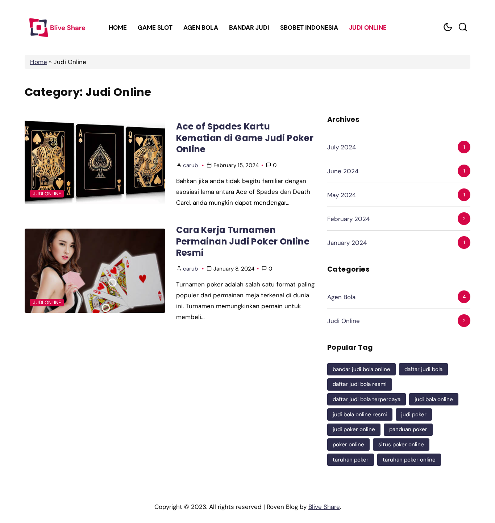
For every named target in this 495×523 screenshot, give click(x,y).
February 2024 (348, 219)
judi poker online (354, 429)
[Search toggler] (462, 27)
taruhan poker (351, 459)
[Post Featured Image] (95, 162)
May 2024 (341, 195)
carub (190, 165)
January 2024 (347, 243)
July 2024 (341, 147)
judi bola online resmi (360, 414)
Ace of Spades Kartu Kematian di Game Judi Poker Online (245, 137)
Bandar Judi (249, 27)
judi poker (414, 414)
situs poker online (401, 444)
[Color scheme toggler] (447, 27)
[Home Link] (56, 27)
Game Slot (155, 27)
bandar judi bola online (361, 369)
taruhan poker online (409, 459)
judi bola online (434, 399)
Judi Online (368, 27)
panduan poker (408, 429)
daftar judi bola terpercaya (366, 399)
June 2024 (342, 171)
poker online (348, 444)
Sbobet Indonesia (309, 27)
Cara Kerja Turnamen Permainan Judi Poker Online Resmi (243, 241)
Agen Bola (200, 27)
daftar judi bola (423, 369)
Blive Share (324, 507)
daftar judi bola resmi (360, 384)
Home (118, 27)
